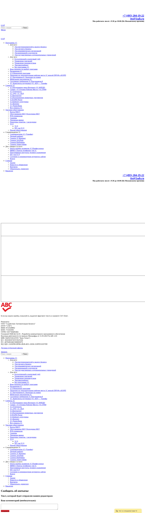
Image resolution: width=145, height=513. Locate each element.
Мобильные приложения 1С (21, 79)
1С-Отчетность (16, 92)
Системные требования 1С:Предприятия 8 (26, 81)
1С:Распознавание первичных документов (26, 98)
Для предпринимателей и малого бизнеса (30, 47)
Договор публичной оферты (12, 348)
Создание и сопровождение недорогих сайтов (28, 157)
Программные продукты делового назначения (28, 152)
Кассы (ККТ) (15, 112)
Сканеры (13, 118)
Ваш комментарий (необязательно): (18, 500)
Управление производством (25, 63)
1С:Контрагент (16, 96)
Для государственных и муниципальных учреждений (35, 55)
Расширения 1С (16, 71)
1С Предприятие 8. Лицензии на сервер (25, 77)
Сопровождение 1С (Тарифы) (21, 134)
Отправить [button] (5, 511)
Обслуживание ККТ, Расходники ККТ (25, 114)
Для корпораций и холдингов (25, 53)
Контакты (14, 167)
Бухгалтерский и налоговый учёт (27, 59)
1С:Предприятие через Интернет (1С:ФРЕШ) (27, 87)
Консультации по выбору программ (23, 69)
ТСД (11, 124)
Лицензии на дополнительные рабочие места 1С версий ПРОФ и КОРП (38, 75)
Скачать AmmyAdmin (18, 144)
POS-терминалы (16, 116)
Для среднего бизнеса (22, 49)
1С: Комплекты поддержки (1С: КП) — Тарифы (28, 83)
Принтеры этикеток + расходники (23, 122)
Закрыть (4, 352)
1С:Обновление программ (20, 73)
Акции (12, 163)
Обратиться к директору (19, 169)
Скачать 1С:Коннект (18, 138)
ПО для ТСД (19, 128)
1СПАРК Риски (16, 100)
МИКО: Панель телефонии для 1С (23, 150)
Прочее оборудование (18, 130)
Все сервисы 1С (16, 108)
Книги (12, 159)
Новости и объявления (19, 165)
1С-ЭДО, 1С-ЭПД (17, 94)
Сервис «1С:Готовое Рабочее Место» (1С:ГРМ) (28, 89)
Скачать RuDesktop (17, 142)
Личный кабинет (16, 136)
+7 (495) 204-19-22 (133, 15)
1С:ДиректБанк (16, 106)
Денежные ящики (17, 120)
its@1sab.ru (137, 18)
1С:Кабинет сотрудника (19, 102)
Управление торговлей (23, 61)
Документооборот (21, 65)
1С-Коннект (14, 104)
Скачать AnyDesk (16, 140)
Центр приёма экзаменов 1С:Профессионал (27, 148)
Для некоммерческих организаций (27, 51)
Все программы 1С (21, 67)
